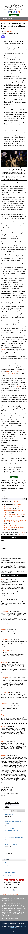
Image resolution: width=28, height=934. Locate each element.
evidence (13, 368)
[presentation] (7, 811)
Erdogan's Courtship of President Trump (13, 511)
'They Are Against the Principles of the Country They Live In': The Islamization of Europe (14, 821)
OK (14, 931)
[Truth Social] (3, 38)
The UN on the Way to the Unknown (12, 844)
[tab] (7, 811)
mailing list (22, 534)
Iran (17, 502)
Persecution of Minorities (9, 872)
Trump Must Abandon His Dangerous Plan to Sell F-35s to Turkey (14, 515)
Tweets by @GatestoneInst (10, 894)
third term (12, 301)
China (13, 502)
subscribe (22, 532)
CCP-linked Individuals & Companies (11, 372)
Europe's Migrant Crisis (9, 869)
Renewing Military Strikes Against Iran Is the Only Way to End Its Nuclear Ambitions (15, 527)
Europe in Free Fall (9, 814)
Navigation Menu (6, 18)
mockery (3, 349)
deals (7, 371)
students (3, 246)
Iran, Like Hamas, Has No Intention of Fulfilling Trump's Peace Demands (15, 521)
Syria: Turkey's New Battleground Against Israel (13, 507)
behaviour (17, 386)
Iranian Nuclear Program (9, 865)
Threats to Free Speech (9, 875)
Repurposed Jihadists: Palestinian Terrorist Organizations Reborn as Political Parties (12, 830)
